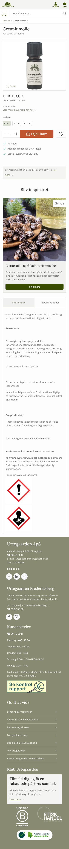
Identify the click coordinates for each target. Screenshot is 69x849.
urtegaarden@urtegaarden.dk (32, 558)
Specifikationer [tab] (50, 302)
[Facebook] (9, 576)
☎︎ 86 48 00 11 (15, 555)
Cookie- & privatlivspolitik (22, 742)
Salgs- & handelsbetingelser (23, 719)
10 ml (6, 123)
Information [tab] (18, 302)
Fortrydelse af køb (17, 735)
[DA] (7, 4)
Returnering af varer (18, 727)
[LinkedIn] (16, 576)
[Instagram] (24, 576)
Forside (6, 20)
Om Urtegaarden (16, 750)
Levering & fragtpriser (19, 711)
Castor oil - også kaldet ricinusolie (30, 266)
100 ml (27, 123)
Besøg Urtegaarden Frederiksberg (25, 758)
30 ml (16, 123)
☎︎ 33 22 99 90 (15, 609)
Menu (4, 15)
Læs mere (34, 286)
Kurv (64, 7)
